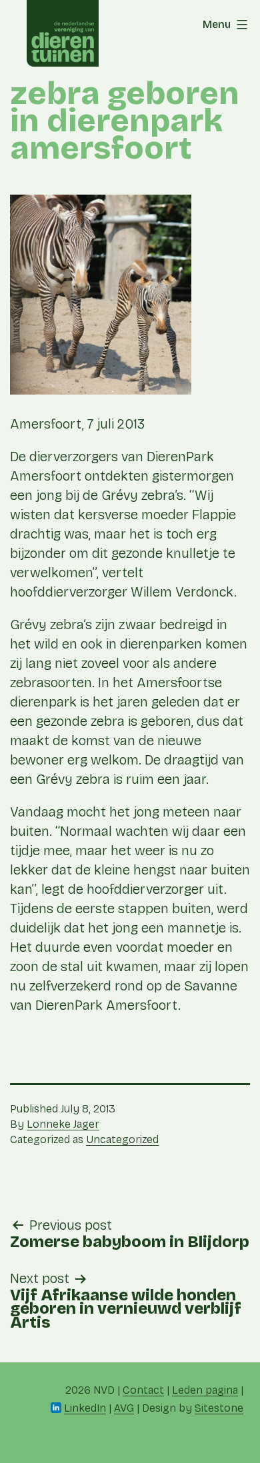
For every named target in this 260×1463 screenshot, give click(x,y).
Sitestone (219, 1408)
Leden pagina (205, 1390)
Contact (143, 1390)
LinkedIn (85, 1408)
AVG (124, 1408)
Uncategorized (122, 1139)
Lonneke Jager (63, 1124)
